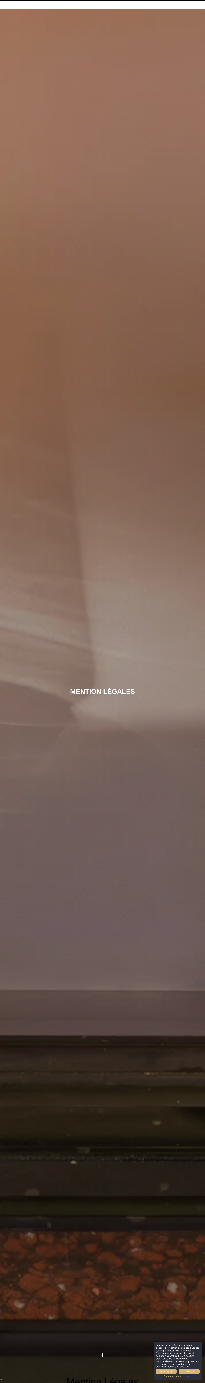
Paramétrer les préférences (178, 1376)
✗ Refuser (189, 1371)
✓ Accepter (166, 1371)
